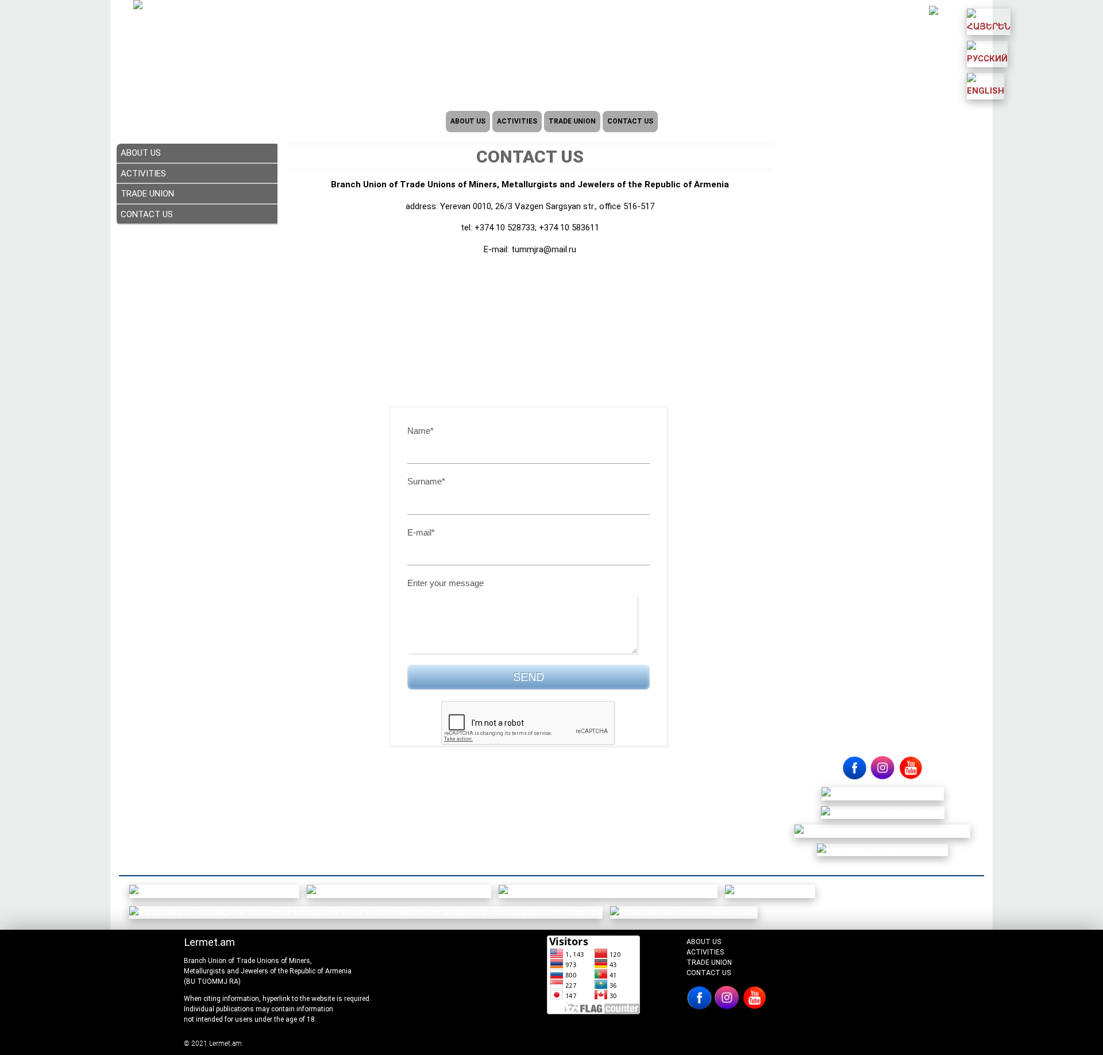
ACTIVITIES (517, 121)
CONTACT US (630, 121)
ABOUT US (467, 121)
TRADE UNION (572, 121)
